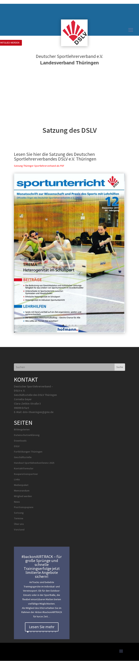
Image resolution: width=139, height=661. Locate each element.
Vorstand (19, 529)
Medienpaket (21, 485)
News (17, 501)
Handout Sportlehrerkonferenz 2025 (34, 462)
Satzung (19, 512)
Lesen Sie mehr (41, 626)
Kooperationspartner (26, 474)
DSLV (17, 446)
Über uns (19, 524)
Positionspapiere (23, 507)
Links (17, 479)
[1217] (69, 331)
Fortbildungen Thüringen (28, 451)
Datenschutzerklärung (26, 435)
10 (55, 632)
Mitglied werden (23, 496)
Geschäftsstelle (22, 457)
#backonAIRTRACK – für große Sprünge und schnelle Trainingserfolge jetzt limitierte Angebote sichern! (42, 566)
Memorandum (22, 490)
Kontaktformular (23, 468)
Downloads (20, 440)
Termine (18, 518)
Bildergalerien (22, 429)
